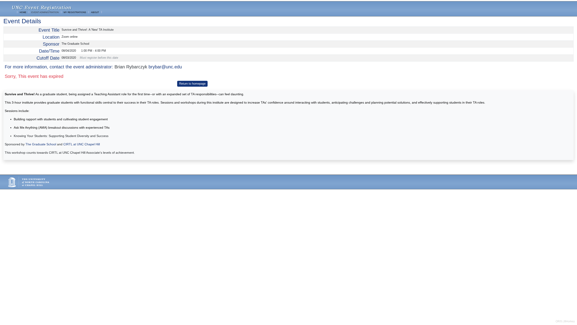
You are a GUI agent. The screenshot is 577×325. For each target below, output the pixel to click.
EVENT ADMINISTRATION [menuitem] (45, 12)
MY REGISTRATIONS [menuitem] (75, 12)
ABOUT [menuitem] (95, 12)
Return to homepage (192, 83)
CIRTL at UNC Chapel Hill (81, 144)
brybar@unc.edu (165, 66)
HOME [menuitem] (23, 12)
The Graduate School (40, 144)
